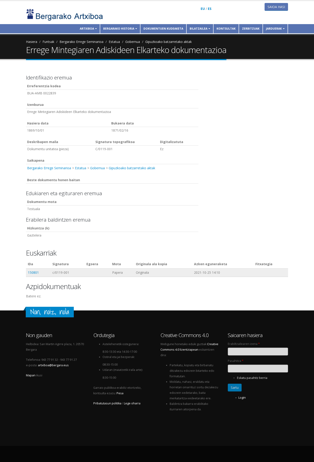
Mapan (30, 375)
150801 (33, 272)
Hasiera (31, 41)
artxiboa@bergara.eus (53, 365)
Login (242, 398)
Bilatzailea (198, 29)
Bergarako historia (118, 29)
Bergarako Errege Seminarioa (81, 41)
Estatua (114, 41)
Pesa (120, 393)
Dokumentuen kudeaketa (163, 29)
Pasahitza (235, 361)
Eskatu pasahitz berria (252, 378)
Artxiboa (87, 29)
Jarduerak (274, 29)
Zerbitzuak (251, 29)
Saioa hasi (276, 7)
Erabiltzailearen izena (244, 344)
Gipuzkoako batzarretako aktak (168, 41)
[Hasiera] (67, 14)
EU (203, 8)
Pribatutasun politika (107, 403)
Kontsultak (226, 29)
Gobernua (132, 41)
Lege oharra (132, 403)
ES (209, 8)
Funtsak (48, 41)
